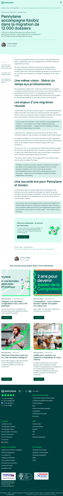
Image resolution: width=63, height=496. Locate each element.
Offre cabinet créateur (8, 460)
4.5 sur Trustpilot (8, 398)
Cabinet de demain (7, 465)
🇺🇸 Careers (4, 442)
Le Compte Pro (6, 455)
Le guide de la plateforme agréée (42, 400)
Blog (8, 8)
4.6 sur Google (7, 405)
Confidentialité (10, 494)
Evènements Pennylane (39, 414)
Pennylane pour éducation (9, 463)
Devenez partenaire (7, 434)
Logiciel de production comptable (11, 450)
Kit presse (35, 416)
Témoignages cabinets (8, 426)
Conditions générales (17, 493)
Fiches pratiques (37, 403)
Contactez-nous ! (6, 424)
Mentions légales (29, 493)
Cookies (36, 493)
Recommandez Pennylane (9, 432)
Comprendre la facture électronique (43, 398)
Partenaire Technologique (40, 452)
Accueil (3, 8)
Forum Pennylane (37, 426)
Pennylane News (15, 8)
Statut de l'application (39, 437)
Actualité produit (6, 468)
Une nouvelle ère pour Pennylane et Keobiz (6, 80)
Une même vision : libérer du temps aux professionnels (6, 66)
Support (34, 429)
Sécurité (52, 493)
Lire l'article (6, 317)
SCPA (34, 460)
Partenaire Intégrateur (39, 455)
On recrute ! (5, 439)
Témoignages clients (7, 429)
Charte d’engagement (8, 452)
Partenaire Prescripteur (39, 450)
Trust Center (59, 493)
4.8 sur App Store (8, 403)
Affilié (34, 458)
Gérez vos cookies (44, 493)
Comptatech (36, 411)
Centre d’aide (36, 424)
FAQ (33, 432)
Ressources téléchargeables (41, 408)
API (33, 434)
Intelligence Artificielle (8, 458)
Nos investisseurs (6, 437)
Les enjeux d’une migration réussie (6, 73)
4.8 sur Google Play (9, 400)
